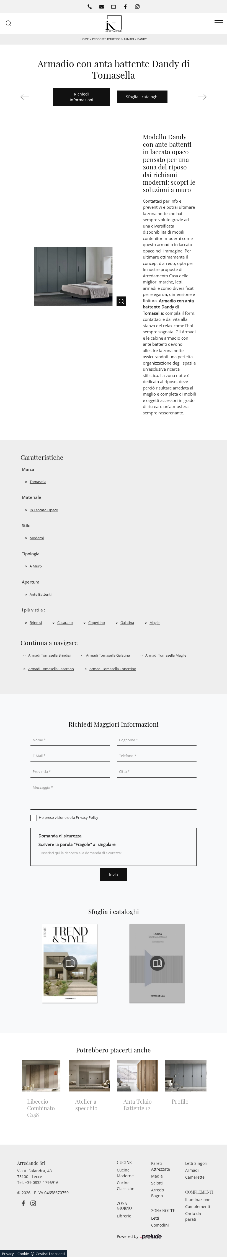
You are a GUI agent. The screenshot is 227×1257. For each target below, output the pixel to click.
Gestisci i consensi (50, 1253)
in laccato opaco (44, 509)
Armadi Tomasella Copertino (112, 668)
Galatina (127, 622)
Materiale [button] (31, 497)
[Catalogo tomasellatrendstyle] (70, 963)
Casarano (65, 622)
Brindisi (36, 622)
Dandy (142, 39)
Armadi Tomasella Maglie (165, 655)
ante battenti (40, 594)
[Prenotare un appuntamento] (113, 6)
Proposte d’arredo (106, 39)
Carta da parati (193, 1216)
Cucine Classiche (125, 1185)
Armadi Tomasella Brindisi (49, 655)
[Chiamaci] (89, 6)
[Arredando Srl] (113, 23)
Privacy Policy (87, 817)
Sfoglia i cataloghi (142, 96)
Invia (113, 874)
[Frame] (194, 97)
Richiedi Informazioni (81, 96)
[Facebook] (125, 6)
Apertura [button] (31, 582)
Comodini (160, 1225)
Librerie (124, 1216)
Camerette (195, 1177)
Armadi (129, 39)
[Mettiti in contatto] (101, 6)
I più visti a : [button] (33, 610)
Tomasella (38, 481)
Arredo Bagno (157, 1192)
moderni (37, 537)
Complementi (197, 1206)
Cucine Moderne (125, 1172)
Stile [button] (26, 525)
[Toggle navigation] (219, 23)
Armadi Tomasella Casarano (51, 668)
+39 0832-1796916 (41, 1182)
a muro (36, 566)
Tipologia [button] (31, 553)
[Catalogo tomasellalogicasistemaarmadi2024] (157, 963)
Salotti (157, 1183)
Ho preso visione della (68, 817)
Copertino (96, 622)
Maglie (154, 622)
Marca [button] (28, 469)
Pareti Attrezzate (160, 1166)
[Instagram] (137, 6)
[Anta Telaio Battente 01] (33, 97)
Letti (155, 1218)
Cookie (23, 1253)
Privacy (8, 1253)
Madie (157, 1176)
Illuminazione (197, 1199)
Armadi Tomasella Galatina (108, 655)
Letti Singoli (196, 1163)
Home (85, 39)
